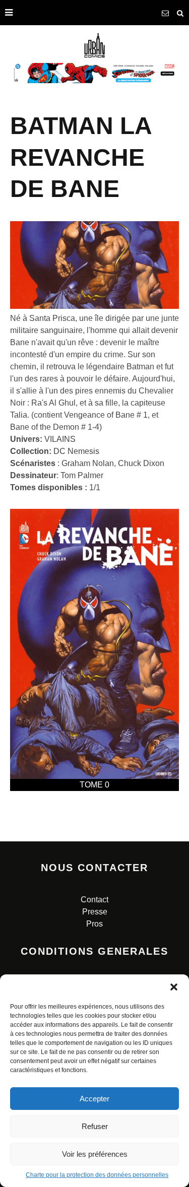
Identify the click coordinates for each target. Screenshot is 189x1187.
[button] (174, 987)
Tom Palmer (81, 475)
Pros (94, 923)
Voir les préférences (95, 1154)
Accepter (94, 1098)
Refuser (95, 1126)
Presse (94, 911)
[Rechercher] (180, 12)
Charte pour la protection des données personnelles (97, 1174)
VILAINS (60, 439)
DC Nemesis (76, 451)
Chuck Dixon (141, 463)
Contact (94, 899)
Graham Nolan (87, 463)
